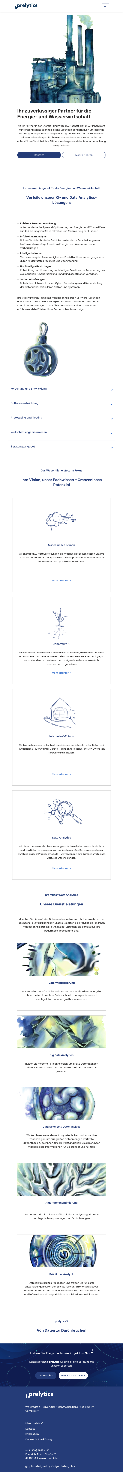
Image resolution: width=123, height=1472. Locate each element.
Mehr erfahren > (61, 580)
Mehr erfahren (84, 155)
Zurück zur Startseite (72, 1375)
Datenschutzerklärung (38, 1439)
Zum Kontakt (44, 1375)
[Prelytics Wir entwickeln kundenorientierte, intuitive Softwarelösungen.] (27, 6)
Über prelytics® (34, 1423)
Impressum (32, 1434)
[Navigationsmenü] (105, 5)
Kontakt (39, 155)
